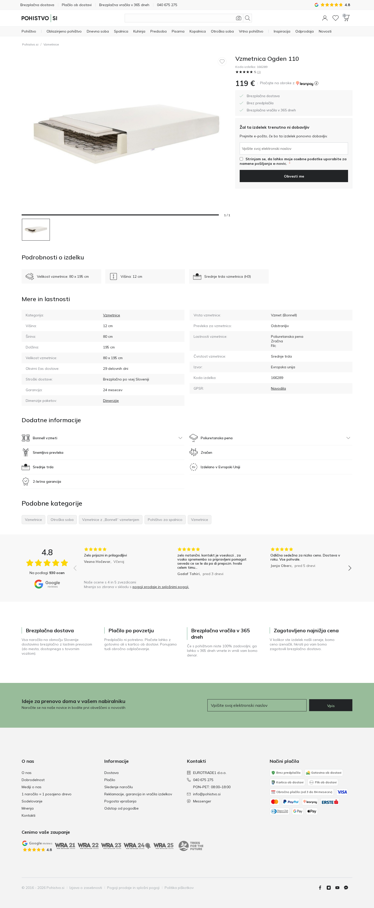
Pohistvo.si (30, 44)
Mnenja (28, 808)
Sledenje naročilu (118, 787)
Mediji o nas (31, 787)
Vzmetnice (51, 44)
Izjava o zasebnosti (85, 887)
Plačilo (109, 780)
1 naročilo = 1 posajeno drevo (46, 794)
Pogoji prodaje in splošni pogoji (133, 887)
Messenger (202, 801)
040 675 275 (203, 780)
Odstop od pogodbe (121, 808)
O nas (27, 772)
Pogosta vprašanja (120, 801)
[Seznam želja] (335, 18)
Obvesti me (294, 176)
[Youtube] (339, 887)
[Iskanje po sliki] (238, 18)
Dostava (111, 772)
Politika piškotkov (179, 887)
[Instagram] (330, 887)
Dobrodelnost (33, 780)
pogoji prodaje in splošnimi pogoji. (161, 586)
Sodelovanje (32, 801)
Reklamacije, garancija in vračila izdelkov (138, 794)
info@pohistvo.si (207, 794)
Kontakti (28, 815)
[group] (119, 562)
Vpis (331, 706)
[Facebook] (322, 887)
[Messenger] (348, 887)
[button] (325, 18)
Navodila (278, 388)
